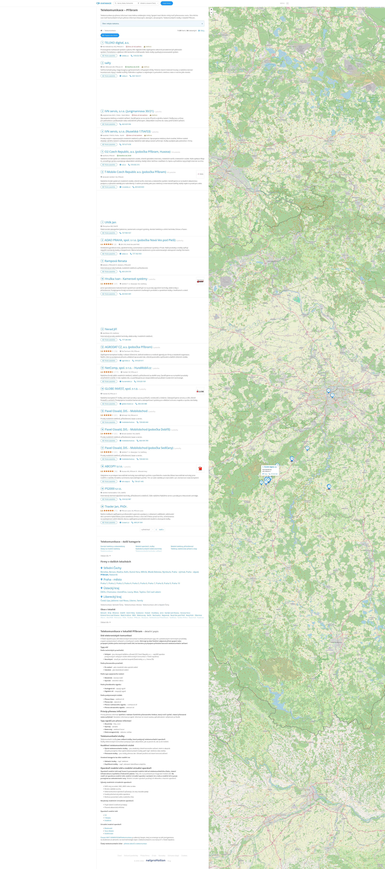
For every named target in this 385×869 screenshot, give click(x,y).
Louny (130, 592)
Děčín (103, 592)
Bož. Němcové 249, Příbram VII (112, 67)
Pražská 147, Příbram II (130, 372)
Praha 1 (104, 583)
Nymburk (166, 572)
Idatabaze (105, 3)
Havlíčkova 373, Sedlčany (110, 333)
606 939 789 (143, 441)
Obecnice (198, 615)
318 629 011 (139, 361)
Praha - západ (192, 572)
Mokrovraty (141, 615)
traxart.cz (125, 522)
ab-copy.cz (126, 481)
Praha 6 (143, 583)
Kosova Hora (185, 613)
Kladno (120, 572)
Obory (103, 618)
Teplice (142, 592)
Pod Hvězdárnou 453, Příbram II (113, 47)
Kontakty (162, 855)
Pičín (124, 618)
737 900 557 (126, 233)
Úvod (120, 855)
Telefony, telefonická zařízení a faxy (184, 549)
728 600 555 (143, 459)
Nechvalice (156, 615)
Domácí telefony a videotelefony (113, 546)
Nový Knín (190, 615)
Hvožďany (155, 613)
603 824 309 (126, 294)
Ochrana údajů (173, 855)
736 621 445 (139, 481)
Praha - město (113, 579)
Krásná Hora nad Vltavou (110, 615)
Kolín (126, 572)
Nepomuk (165, 615)
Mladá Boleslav (154, 572)
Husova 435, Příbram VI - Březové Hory (134, 471)
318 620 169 (141, 381)
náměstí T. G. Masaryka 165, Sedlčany (134, 284)
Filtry (202, 31)
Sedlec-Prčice (183, 618)
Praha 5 (135, 583)
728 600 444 (143, 422)
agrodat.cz (126, 361)
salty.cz (124, 76)
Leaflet (369, 7)
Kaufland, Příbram (108, 156)
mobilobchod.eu (128, 422)
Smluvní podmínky (131, 855)
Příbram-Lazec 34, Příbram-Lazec (132, 511)
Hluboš (147, 613)
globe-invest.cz (127, 404)
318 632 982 (137, 56)
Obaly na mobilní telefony (110, 549)
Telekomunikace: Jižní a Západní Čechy (156, 605)
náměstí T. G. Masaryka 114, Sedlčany (134, 452)
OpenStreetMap (377, 7)
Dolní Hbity (130, 613)
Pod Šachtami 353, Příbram (131, 351)
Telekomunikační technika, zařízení (149, 551)
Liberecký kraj (112, 596)
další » (161, 529)
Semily (140, 600)
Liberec (132, 600)
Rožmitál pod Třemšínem (158, 618)
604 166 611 (136, 76)
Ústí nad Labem (154, 592)
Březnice (115, 613)
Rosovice (145, 618)
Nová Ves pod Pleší (177, 615)
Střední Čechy (112, 568)
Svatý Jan (200, 618)
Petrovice (117, 618)
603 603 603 (139, 187)
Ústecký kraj (111, 588)
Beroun (112, 572)
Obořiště (109, 618)
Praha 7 (151, 583)
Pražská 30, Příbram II (109, 394)
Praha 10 (176, 583)
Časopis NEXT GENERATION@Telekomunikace (116, 837)
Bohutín (104, 613)
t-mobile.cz (126, 187)
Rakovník (113, 574)
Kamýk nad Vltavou (172, 613)
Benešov (104, 572)
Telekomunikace (107, 551)
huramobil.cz (127, 381)
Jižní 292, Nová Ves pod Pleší (130, 244)
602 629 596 (126, 124)
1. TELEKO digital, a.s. (269, 467)
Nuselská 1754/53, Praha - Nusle (113, 135)
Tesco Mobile (109, 831)
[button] (266, 482)
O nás (154, 855)
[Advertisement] (152, 93)
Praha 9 (167, 583)
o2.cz (124, 165)
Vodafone (108, 820)
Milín (134, 615)
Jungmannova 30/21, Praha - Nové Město (116, 115)
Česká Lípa (105, 600)
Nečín (149, 615)
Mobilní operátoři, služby (145, 546)
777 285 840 (126, 340)
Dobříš (122, 613)
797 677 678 (126, 144)
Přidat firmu (144, 855)
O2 (106, 815)
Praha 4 (127, 583)
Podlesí (130, 618)
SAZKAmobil (109, 834)
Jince (162, 613)
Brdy (109, 613)
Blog (169, 861)
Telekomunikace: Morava (133, 605)
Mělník (144, 572)
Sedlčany (173, 618)
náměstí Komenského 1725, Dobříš (114, 493)
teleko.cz (125, 56)
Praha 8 (159, 583)
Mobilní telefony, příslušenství (182, 546)
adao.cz (125, 254)
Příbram (104, 574)
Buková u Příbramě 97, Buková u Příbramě (116, 265)
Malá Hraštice (126, 615)
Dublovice (140, 613)
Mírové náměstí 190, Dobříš (131, 434)
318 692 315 (135, 165)
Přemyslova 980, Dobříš (110, 226)
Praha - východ (178, 572)
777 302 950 (137, 254)
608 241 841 (138, 522)
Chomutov (111, 592)
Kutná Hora (135, 572)
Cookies (184, 855)
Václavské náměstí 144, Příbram (113, 177)
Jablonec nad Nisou (119, 600)
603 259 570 (126, 271)
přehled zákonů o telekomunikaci (135, 844)
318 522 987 (126, 499)
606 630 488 (142, 404)
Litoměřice (121, 592)
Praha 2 (111, 583)
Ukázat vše (105, 556)
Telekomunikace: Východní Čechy (112, 605)
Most (136, 592)
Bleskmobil (108, 828)
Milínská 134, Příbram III (130, 415)
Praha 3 (119, 583)
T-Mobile (108, 818)
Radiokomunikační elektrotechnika (149, 549)
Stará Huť (192, 618)
